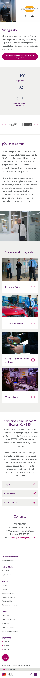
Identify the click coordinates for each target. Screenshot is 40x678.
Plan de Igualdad (7, 601)
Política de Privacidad (8, 619)
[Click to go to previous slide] (4, 124)
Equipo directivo (7, 575)
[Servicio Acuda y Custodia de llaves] (20, 343)
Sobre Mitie (5, 571)
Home (3, 669)
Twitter (6, 645)
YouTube (6, 649)
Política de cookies (8, 627)
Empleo (4, 585)
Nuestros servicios (8, 560)
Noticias (4, 589)
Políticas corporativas (8, 597)
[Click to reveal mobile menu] (36, 674)
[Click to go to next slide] (36, 124)
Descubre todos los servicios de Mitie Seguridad (20, 56)
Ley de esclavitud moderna (10, 631)
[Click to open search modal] (31, 674)
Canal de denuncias (8, 593)
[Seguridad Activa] (20, 269)
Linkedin (6, 641)
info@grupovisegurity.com (23, 537)
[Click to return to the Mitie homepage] (7, 674)
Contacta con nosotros (9, 605)
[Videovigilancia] (20, 379)
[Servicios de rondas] (20, 306)
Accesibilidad (6, 623)
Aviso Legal (5, 615)
